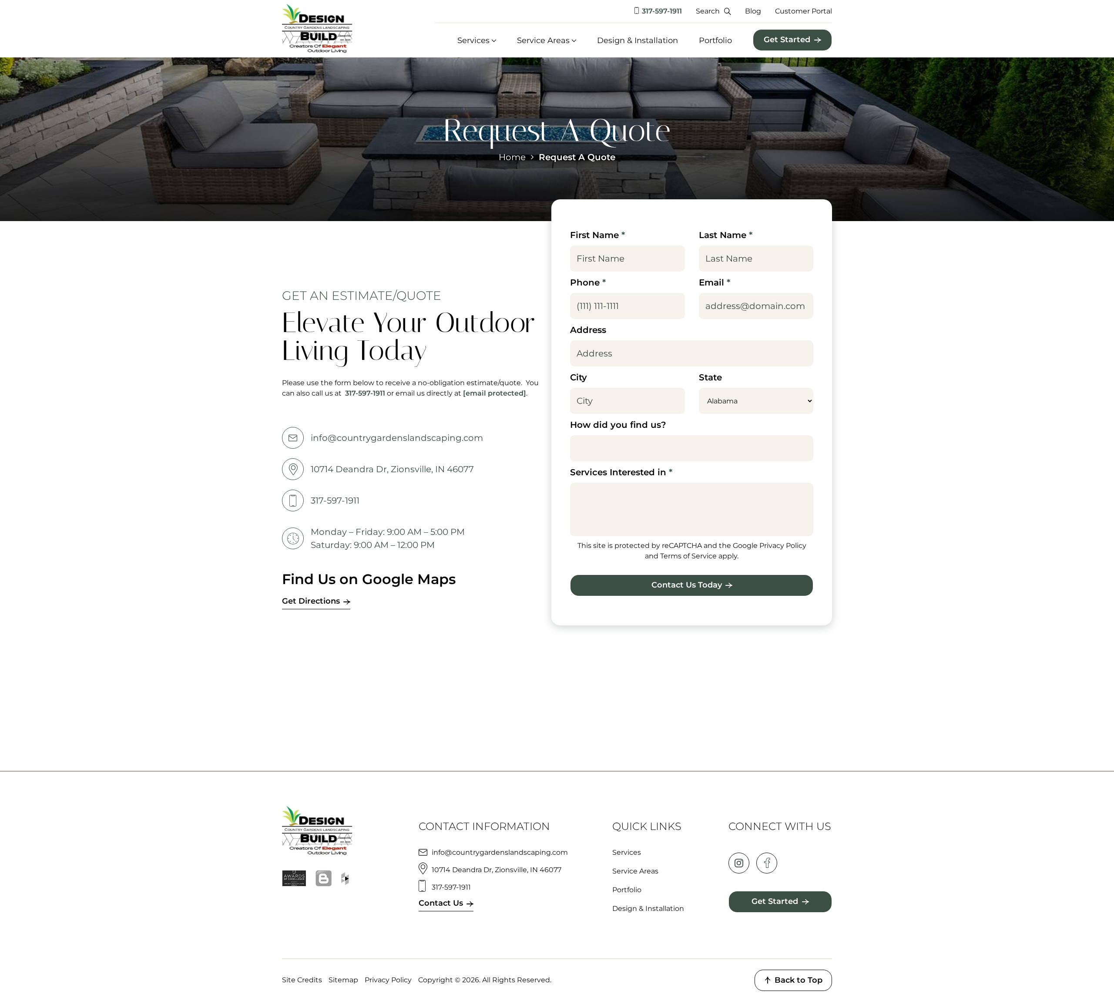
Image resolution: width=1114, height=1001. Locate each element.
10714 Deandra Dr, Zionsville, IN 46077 (392, 469)
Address (588, 330)
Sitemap (343, 980)
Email (714, 282)
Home (512, 157)
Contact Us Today (686, 585)
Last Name (725, 235)
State (710, 377)
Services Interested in (621, 472)
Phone (588, 282)
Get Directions (311, 601)
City (578, 377)
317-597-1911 (662, 11)
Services (473, 40)
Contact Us (441, 903)
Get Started (787, 39)
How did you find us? (618, 425)
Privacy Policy (388, 980)
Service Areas (543, 40)
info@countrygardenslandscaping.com (397, 438)
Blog (753, 11)
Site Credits (302, 980)
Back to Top (798, 980)
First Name (597, 235)
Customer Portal (803, 11)
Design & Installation (637, 40)
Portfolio (715, 40)
